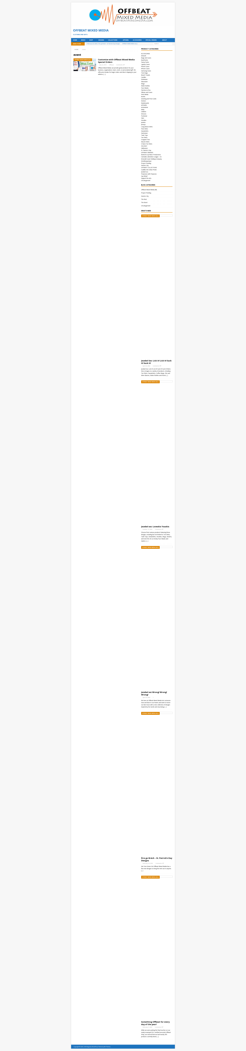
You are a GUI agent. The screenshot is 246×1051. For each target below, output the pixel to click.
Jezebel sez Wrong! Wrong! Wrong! (154, 693)
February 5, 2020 (147, 1027)
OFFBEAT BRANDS (147, 152)
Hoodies (143, 120)
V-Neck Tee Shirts (146, 144)
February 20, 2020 (148, 863)
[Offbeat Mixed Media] (123, 25)
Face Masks (145, 88)
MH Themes (107, 1047)
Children (143, 112)
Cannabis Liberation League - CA (151, 157)
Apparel (126, 40)
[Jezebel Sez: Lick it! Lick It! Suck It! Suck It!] (156, 286)
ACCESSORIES (145, 54)
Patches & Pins (146, 90)
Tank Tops (144, 135)
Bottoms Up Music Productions (151, 155)
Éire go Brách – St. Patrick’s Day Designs (156, 859)
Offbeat (111, 65)
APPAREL (144, 105)
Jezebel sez (144, 172)
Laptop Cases (145, 64)
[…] (105, 74)
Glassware (144, 81)
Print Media (144, 94)
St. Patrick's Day (146, 150)
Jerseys (143, 124)
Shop (91, 40)
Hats (142, 118)
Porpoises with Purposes (149, 174)
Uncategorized (145, 180)
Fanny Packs (145, 62)
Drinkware (144, 79)
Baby (142, 109)
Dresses (143, 114)
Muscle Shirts (145, 142)
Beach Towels (145, 75)
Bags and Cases (146, 58)
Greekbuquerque (146, 161)
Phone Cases (145, 66)
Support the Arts (146, 178)
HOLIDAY (144, 146)
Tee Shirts (144, 137)
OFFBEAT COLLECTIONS (149, 167)
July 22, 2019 (102, 65)
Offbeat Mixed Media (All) (149, 190)
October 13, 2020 (147, 529)
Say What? (144, 176)
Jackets (143, 122)
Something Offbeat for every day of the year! (155, 1023)
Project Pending (146, 163)
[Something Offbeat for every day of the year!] (156, 948)
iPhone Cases (145, 69)
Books (143, 96)
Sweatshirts (144, 131)
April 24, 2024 (146, 366)
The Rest (144, 199)
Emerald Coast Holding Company (151, 159)
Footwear (144, 116)
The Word (144, 202)
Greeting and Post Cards (148, 99)
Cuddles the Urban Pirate (149, 170)
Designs (101, 40)
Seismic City (145, 165)
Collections (112, 40)
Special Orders (151, 40)
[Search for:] (162, 44)
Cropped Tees (145, 139)
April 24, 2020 (146, 697)
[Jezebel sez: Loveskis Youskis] (156, 452)
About (164, 40)
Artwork (143, 56)
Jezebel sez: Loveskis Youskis (155, 526)
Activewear (144, 107)
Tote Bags (144, 73)
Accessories (137, 40)
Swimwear (144, 133)
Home (75, 40)
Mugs (143, 84)
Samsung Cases (146, 71)
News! (83, 40)
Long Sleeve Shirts (147, 127)
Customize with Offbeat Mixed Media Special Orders (116, 60)
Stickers (143, 101)
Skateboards (145, 103)
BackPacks (144, 60)
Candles (143, 77)
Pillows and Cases (146, 92)
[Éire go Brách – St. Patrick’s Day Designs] (156, 784)
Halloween (144, 148)
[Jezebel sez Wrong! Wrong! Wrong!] (156, 618)
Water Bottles (145, 86)
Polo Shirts (144, 129)
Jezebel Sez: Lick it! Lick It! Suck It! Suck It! (156, 361)
